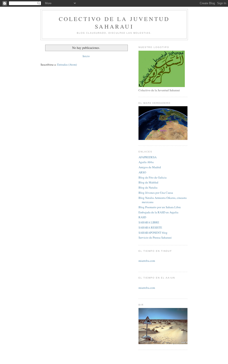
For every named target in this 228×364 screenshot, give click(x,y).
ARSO (142, 172)
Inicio (86, 56)
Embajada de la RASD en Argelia (158, 212)
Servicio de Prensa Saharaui (155, 237)
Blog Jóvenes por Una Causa (155, 193)
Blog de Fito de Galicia (152, 177)
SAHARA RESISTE (150, 227)
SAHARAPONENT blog (152, 233)
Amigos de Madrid (149, 167)
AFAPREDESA (147, 157)
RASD (142, 217)
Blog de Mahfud (148, 182)
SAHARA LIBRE (148, 222)
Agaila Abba (146, 162)
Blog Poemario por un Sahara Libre (159, 207)
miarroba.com (146, 261)
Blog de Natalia (147, 187)
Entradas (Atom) (67, 64)
